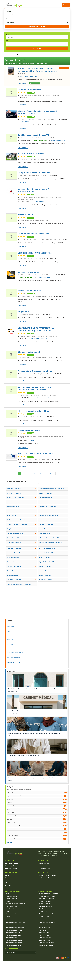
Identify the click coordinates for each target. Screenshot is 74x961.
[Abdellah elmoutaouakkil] (11, 293)
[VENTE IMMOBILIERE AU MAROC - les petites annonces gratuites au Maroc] (11, 331)
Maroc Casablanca (11, 644)
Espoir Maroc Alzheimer (29, 430)
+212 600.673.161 (25, 140)
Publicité (7, 882)
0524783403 (53, 175)
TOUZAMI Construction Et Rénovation (35, 454)
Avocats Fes (9, 631)
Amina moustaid (25, 215)
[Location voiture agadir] (11, 275)
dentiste (8, 901)
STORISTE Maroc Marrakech (31, 153)
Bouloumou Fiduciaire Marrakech (33, 234)
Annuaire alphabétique (11, 863)
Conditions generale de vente (46, 877)
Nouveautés (9, 15)
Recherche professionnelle (12, 866)
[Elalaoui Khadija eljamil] (11, 355)
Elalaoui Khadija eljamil (29, 352)
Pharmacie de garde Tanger (14, 930)
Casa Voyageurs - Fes (45, 937)
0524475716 (59, 296)
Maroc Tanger (10, 649)
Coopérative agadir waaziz (30, 90)
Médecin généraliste (13, 662)
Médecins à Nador (44, 916)
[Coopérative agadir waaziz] (11, 92)
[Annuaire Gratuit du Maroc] (37, 5)
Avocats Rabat (10, 634)
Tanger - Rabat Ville (44, 927)
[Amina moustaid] (11, 217)
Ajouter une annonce (11, 868)
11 (50, 473)
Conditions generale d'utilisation (47, 875)
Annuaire (7, 55)
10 (47, 473)
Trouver (37, 48)
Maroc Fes (9, 647)
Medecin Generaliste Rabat (13, 660)
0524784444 (46, 314)
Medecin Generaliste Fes (12, 654)
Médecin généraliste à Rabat (47, 896)
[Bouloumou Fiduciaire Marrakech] (11, 236)
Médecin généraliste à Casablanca (48, 893)
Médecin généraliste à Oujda (47, 913)
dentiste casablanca (11, 908)
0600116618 (56, 159)
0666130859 (23, 440)
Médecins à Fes (43, 911)
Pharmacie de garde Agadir (13, 935)
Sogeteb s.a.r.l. (25, 312)
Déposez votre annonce (37, 26)
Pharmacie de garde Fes (13, 932)
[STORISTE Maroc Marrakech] (11, 156)
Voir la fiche (23, 83)
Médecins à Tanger (44, 903)
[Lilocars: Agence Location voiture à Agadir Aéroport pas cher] (11, 114)
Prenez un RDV (35, 83)
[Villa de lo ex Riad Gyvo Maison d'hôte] (11, 256)
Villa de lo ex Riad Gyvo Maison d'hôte (35, 253)
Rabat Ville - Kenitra (44, 940)
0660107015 (46, 74)
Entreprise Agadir (10, 641)
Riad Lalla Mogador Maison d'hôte (33, 411)
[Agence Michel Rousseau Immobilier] (11, 374)
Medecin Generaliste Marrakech (14, 657)
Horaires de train (42, 866)
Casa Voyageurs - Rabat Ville (47, 922)
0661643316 (63, 119)
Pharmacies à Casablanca (46, 898)
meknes (8, 916)
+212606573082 (24, 398)
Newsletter (8, 885)
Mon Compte (10, 22)
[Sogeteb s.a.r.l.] (11, 314)
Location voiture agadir (28, 272)
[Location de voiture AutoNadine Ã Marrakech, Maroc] (11, 192)
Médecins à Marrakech (45, 901)
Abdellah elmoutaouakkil (29, 290)
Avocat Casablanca (11, 626)
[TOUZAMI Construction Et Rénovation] (11, 456)
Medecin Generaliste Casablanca (15, 652)
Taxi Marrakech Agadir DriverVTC (33, 135)
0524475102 (52, 258)
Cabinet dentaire (10, 636)
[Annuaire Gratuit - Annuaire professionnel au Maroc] (20, 853)
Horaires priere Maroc (44, 863)
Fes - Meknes (43, 930)
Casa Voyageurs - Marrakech (47, 925)
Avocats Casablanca (12, 629)
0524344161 (63, 239)
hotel (7, 911)
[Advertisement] (37, 605)
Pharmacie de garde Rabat (13, 925)
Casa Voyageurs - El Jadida (47, 942)
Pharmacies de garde (44, 868)
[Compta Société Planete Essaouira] (11, 175)
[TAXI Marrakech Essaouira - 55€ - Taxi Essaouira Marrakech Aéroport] (11, 390)
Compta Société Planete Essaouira (34, 173)
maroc (7, 893)
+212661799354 (60, 275)
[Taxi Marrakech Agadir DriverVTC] (11, 138)
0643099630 (23, 97)
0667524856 (58, 374)
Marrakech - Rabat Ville (45, 935)
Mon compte (8, 875)
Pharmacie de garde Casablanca (15, 922)
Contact (7, 880)
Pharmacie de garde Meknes (14, 942)
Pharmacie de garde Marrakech (15, 927)
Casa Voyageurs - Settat (46, 945)
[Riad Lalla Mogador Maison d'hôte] (11, 414)
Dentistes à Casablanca (45, 906)
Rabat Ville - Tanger (44, 932)
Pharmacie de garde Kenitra (14, 940)
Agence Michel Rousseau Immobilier (35, 371)
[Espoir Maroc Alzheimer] (11, 433)
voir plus (9, 665)
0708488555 (57, 459)
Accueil (8, 11)
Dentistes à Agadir (44, 908)
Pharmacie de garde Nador (13, 945)
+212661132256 (24, 201)
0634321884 (23, 338)
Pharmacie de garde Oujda (13, 937)
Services (8, 18)
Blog (6, 877)
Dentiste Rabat (10, 639)
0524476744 (50, 417)
